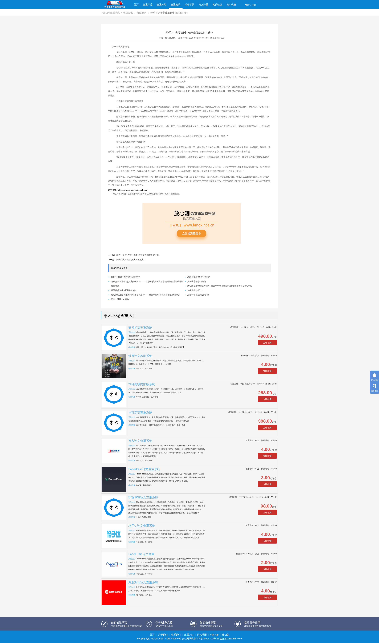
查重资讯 (175, 4)
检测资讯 (128, 12)
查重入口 (189, 634)
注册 (254, 4)
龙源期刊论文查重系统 (143, 582)
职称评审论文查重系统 (143, 497)
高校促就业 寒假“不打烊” (198, 276)
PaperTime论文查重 (141, 554)
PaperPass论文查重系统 (144, 469)
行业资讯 (142, 12)
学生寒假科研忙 (194, 290)
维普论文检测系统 (140, 356)
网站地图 (202, 634)
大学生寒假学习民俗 (196, 281)
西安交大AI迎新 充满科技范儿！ (131, 259)
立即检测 (267, 342)
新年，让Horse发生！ (121, 299)
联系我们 (176, 634)
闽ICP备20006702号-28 (206, 638)
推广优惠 (231, 4)
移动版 (225, 634)
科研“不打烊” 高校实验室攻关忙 (125, 276)
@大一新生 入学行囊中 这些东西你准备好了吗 (137, 254)
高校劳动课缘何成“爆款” (198, 294)
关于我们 (163, 634)
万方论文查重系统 (140, 440)
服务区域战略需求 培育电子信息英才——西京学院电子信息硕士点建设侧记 (145, 294)
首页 (136, 4)
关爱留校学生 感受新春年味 (123, 290)
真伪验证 (217, 4)
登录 (247, 4)
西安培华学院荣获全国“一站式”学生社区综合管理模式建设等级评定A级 (219, 285)
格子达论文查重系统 (141, 525)
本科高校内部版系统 (141, 384)
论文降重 (203, 4)
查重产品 (147, 4)
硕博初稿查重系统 (140, 327)
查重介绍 (161, 4)
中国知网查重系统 (110, 12)
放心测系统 (170, 37)
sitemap (214, 634)
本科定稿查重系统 (140, 412)
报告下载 (189, 4)
